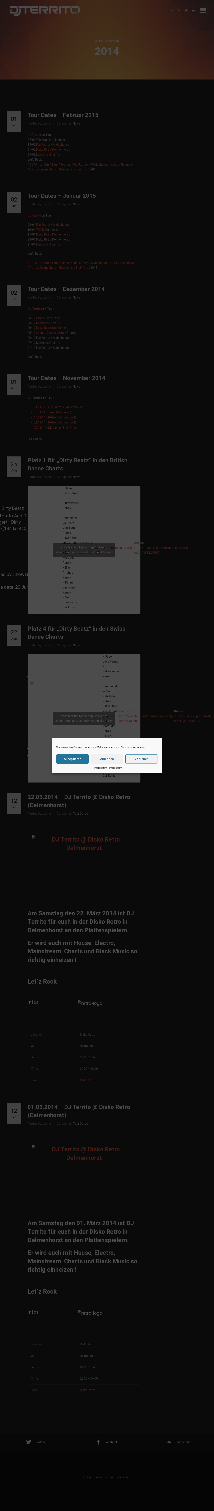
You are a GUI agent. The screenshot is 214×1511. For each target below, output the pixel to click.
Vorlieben (142, 759)
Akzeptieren (72, 759)
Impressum (100, 767)
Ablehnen (107, 759)
